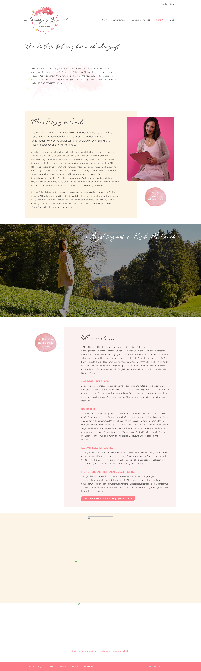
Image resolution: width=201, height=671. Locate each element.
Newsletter (89, 666)
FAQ (172, 4)
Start (104, 19)
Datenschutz (75, 666)
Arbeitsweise (119, 19)
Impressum (62, 666)
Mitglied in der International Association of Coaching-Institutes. (100, 651)
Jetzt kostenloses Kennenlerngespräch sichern (108, 498)
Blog (172, 19)
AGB (52, 666)
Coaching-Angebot (141, 19)
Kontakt (163, 4)
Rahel (159, 19)
